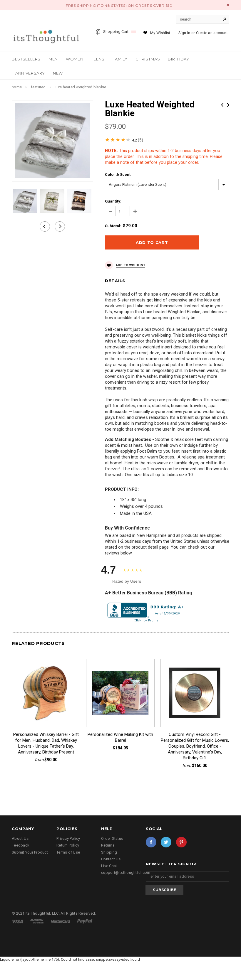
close (228, 5)
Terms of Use (68, 852)
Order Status (112, 838)
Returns (108, 845)
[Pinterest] (181, 842)
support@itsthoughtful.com (125, 872)
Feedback (20, 845)
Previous (222, 105)
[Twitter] (166, 842)
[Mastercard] (61, 921)
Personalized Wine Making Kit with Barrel (120, 737)
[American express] (37, 921)
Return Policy (67, 845)
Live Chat (109, 866)
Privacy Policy (68, 838)
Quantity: (113, 201)
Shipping (109, 852)
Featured (38, 87)
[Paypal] (85, 921)
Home (17, 87)
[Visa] (18, 921)
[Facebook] (151, 842)
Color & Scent (117, 174)
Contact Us (111, 859)
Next (228, 105)
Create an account (212, 33)
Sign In (184, 33)
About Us (20, 838)
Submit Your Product (30, 852)
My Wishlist (160, 33)
